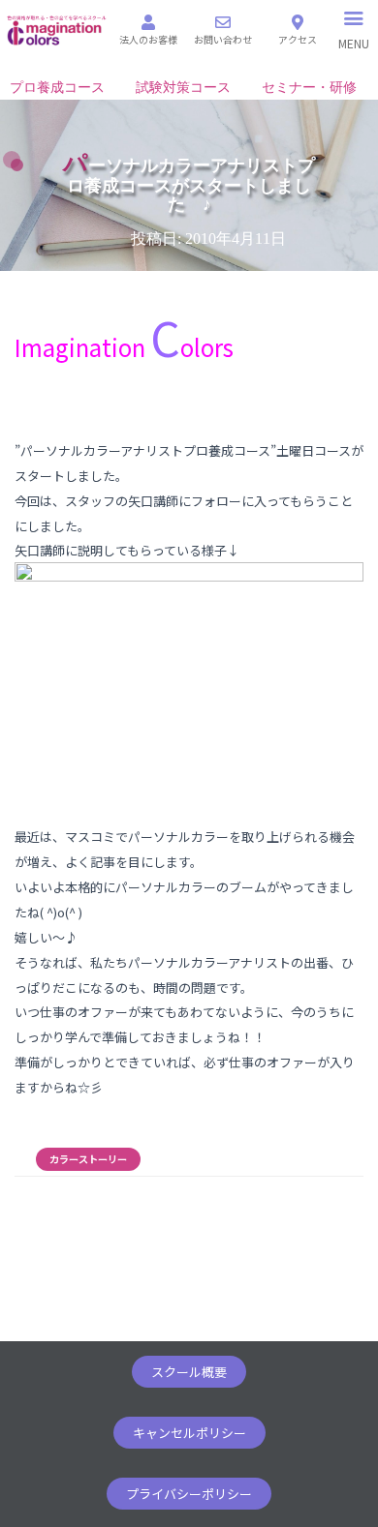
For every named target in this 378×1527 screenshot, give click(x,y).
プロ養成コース (57, 87)
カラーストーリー (88, 1159)
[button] (189, 1372)
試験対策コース (183, 87)
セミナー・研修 (309, 87)
